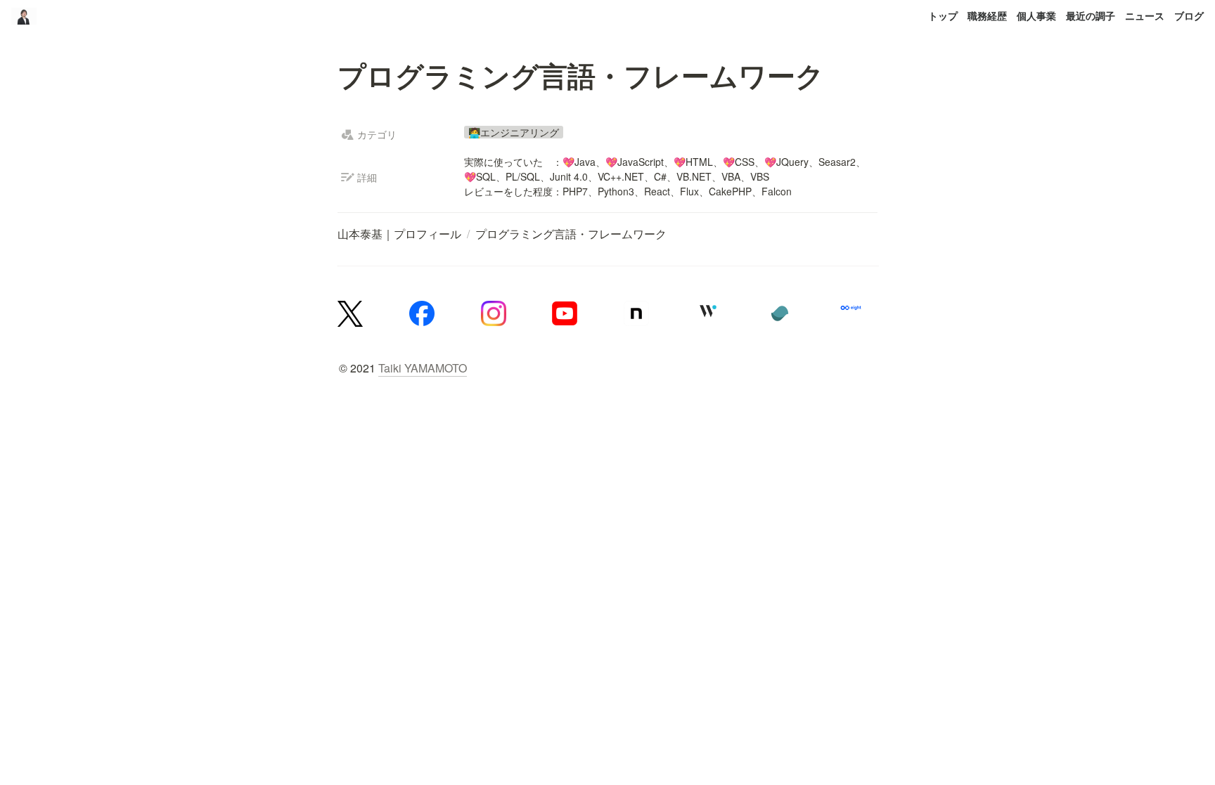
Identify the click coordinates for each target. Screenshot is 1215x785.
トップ (943, 15)
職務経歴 (987, 15)
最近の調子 (1090, 15)
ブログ (1189, 15)
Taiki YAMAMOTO (422, 368)
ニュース (1144, 15)
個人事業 (1036, 15)
